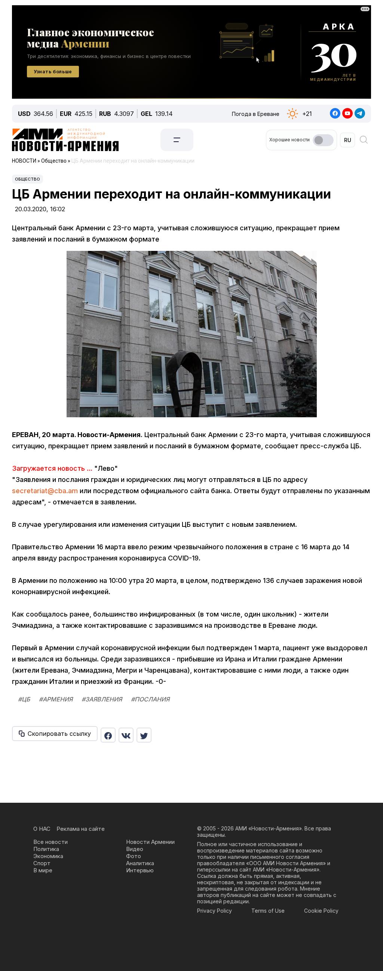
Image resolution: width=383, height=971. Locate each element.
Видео (134, 848)
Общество (27, 179)
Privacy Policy (214, 910)
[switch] (323, 140)
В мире (42, 870)
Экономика (48, 856)
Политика (46, 848)
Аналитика (140, 863)
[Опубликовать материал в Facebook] (108, 735)
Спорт (41, 863)
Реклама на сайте (80, 828)
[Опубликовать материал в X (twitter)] (144, 735)
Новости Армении (150, 841)
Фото (133, 856)
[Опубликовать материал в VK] (126, 735)
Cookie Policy (321, 910)
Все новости (50, 841)
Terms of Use (268, 910)
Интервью (140, 870)
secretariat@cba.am (45, 491)
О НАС (41, 828)
